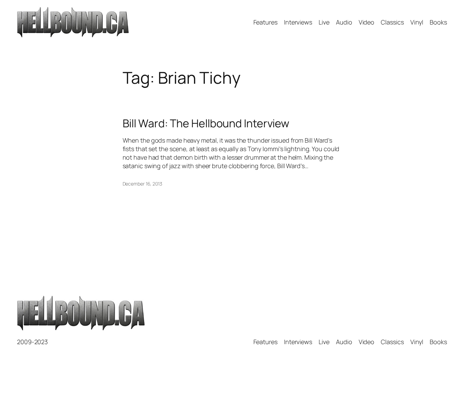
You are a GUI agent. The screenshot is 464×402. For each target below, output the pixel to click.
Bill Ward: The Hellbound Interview (206, 123)
